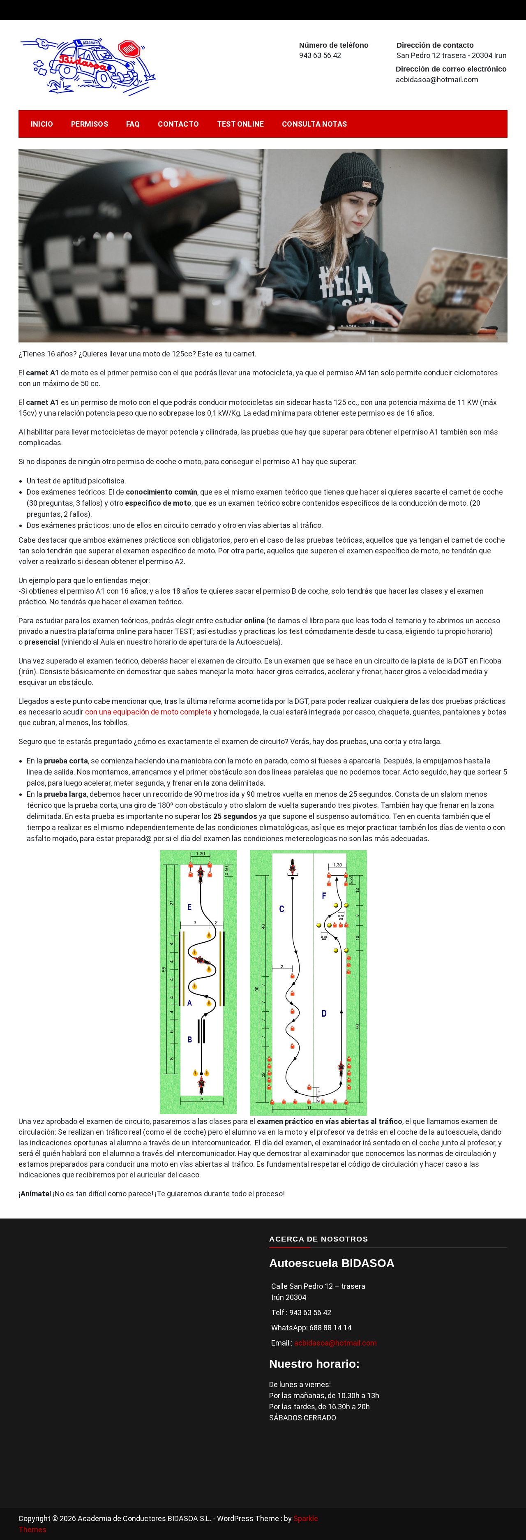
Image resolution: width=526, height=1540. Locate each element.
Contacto (178, 124)
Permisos (89, 124)
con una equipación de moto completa (148, 712)
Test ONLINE (240, 124)
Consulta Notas (314, 124)
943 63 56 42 (320, 55)
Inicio (42, 124)
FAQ (133, 124)
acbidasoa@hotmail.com (437, 79)
